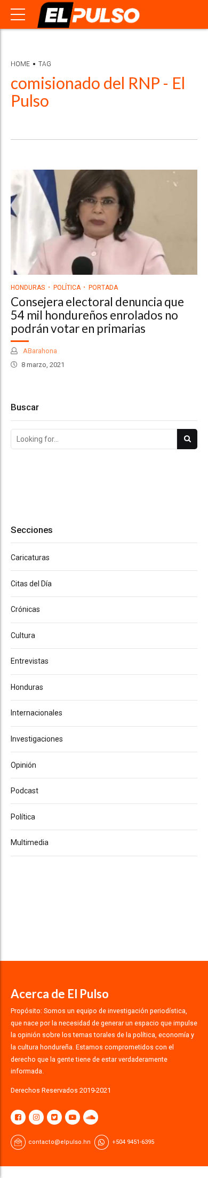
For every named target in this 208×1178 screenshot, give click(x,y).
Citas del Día (31, 583)
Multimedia (30, 842)
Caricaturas (30, 557)
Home (20, 64)
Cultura (23, 635)
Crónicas (25, 609)
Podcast (24, 790)
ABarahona (39, 351)
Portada (103, 287)
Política (67, 287)
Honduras (28, 287)
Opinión (23, 765)
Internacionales (36, 713)
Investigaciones (37, 739)
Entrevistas (30, 661)
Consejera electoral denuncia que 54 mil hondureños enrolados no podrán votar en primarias (97, 315)
